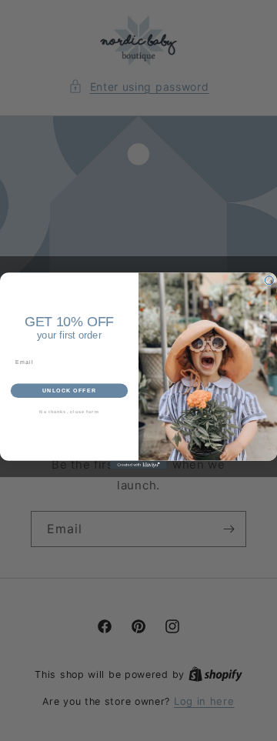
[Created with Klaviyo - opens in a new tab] (138, 464)
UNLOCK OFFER (69, 390)
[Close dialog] (269, 279)
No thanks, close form (68, 411)
